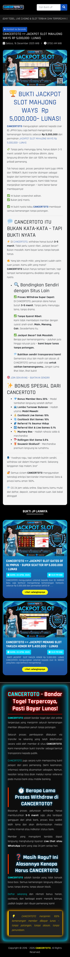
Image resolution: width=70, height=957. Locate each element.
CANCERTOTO (14, 126)
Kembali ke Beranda (16, 29)
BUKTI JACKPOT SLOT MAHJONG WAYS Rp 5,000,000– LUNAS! (35, 106)
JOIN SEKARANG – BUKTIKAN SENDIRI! (30, 377)
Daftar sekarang (17, 894)
